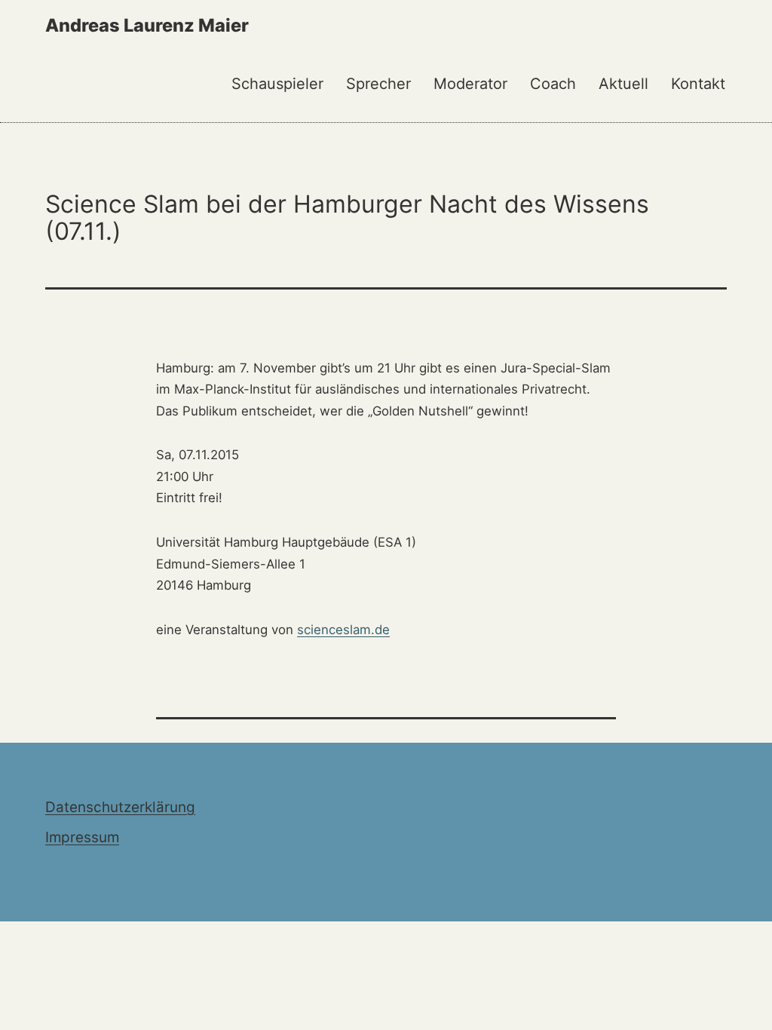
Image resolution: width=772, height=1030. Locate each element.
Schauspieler (277, 84)
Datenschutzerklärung (120, 807)
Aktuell (623, 84)
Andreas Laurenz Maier (147, 25)
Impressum (82, 837)
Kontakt (698, 84)
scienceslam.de (343, 629)
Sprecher (378, 84)
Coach (553, 84)
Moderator (470, 84)
